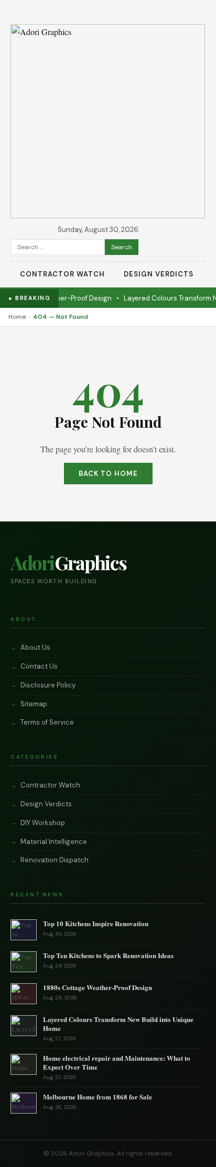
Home (17, 317)
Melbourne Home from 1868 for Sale (97, 1097)
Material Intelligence (53, 841)
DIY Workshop (42, 822)
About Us (35, 647)
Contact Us (39, 666)
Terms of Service (47, 722)
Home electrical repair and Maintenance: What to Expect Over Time (116, 1062)
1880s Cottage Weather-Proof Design (97, 987)
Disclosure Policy (47, 685)
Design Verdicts (158, 274)
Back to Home (108, 473)
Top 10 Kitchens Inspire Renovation (95, 923)
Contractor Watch (62, 274)
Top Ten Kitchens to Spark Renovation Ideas (108, 955)
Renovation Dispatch (54, 859)
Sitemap (33, 703)
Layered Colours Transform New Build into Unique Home (118, 1023)
